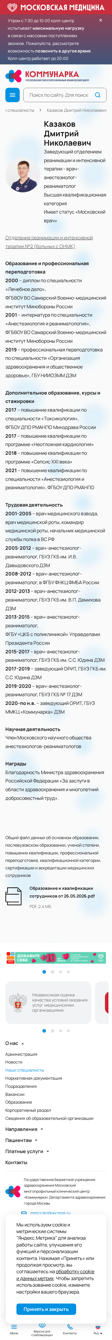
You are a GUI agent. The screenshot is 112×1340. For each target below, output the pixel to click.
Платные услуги (24, 1151)
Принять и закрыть (46, 1309)
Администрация (21, 1054)
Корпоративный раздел (28, 1110)
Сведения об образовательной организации (49, 1118)
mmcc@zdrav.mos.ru (50, 1213)
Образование (18, 1102)
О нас (11, 1043)
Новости (13, 1062)
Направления (21, 1129)
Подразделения (21, 1086)
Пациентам (18, 1140)
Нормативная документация (33, 1078)
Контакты (16, 1162)
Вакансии (14, 1094)
